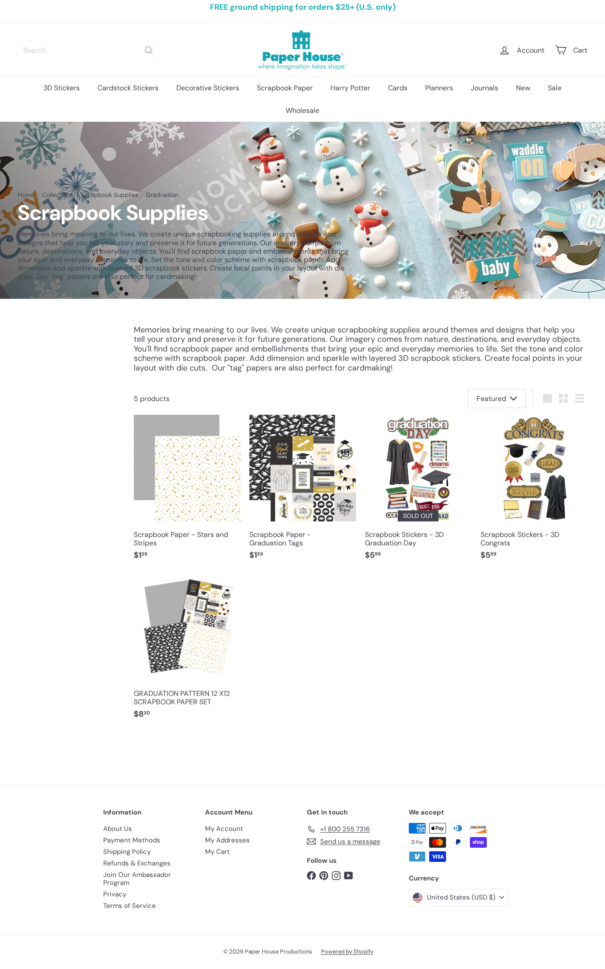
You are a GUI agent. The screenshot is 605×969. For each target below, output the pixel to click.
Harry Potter (350, 88)
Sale (555, 88)
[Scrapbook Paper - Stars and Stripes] (187, 492)
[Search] (148, 50)
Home (26, 195)
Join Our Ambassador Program (137, 878)
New (523, 88)
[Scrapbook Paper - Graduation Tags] (302, 492)
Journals (484, 88)
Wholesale (302, 110)
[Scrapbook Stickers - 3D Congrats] (534, 492)
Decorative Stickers (207, 88)
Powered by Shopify (347, 951)
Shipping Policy (127, 851)
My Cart (217, 851)
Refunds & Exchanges (137, 863)
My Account (224, 828)
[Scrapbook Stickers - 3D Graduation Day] (418, 492)
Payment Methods (131, 840)
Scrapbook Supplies (109, 195)
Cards (397, 88)
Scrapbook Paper (285, 88)
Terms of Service (129, 905)
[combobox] (88, 50)
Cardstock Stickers (128, 88)
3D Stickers (61, 88)
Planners (439, 88)
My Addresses (227, 840)
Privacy (114, 894)
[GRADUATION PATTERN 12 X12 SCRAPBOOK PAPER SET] (187, 651)
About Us (117, 828)
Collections (58, 195)
